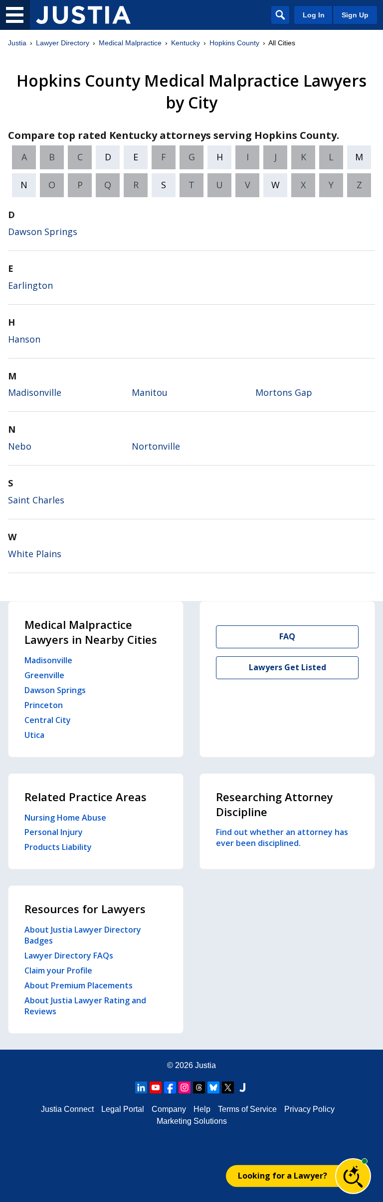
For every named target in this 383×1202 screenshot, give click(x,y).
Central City (47, 720)
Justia (17, 43)
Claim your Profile (58, 970)
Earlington (30, 285)
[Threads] (199, 1087)
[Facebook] (170, 1087)
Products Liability (58, 846)
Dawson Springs (42, 232)
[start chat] (353, 1176)
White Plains (34, 554)
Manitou (150, 392)
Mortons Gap (283, 392)
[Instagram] (185, 1087)
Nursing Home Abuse (65, 817)
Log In (314, 15)
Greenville (44, 675)
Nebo (19, 446)
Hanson (24, 339)
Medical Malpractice (130, 43)
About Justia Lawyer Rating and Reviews (85, 1006)
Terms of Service (247, 1109)
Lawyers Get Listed (287, 667)
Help (201, 1109)
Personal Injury (53, 832)
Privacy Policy (309, 1109)
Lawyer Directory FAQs (68, 955)
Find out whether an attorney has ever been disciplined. (282, 837)
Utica (34, 734)
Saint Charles (36, 500)
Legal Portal (122, 1109)
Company (169, 1109)
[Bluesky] (213, 1087)
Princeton (43, 705)
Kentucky (185, 43)
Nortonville (156, 446)
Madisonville (34, 392)
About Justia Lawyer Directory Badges (82, 935)
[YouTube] (156, 1087)
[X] (228, 1087)
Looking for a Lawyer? (282, 1175)
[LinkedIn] (141, 1087)
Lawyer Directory (62, 43)
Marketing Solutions (192, 1121)
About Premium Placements (78, 985)
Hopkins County (234, 43)
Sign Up (355, 15)
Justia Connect (67, 1109)
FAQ (287, 636)
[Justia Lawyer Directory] (83, 15)
